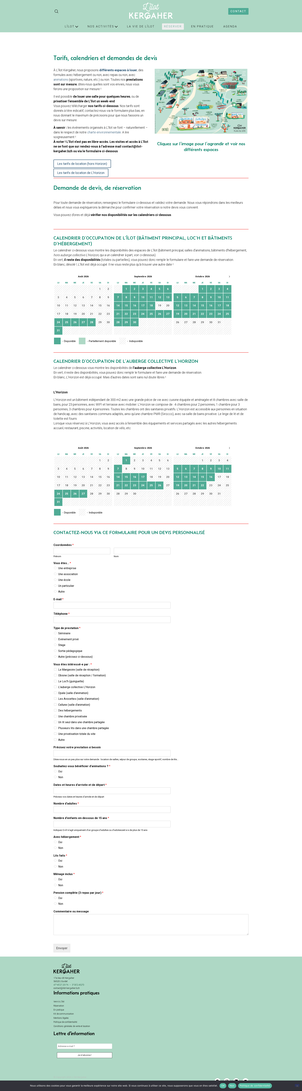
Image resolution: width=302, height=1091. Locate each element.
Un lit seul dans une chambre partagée (81, 722)
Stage (61, 645)
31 (58, 330)
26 (75, 322)
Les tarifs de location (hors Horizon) (82, 164)
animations (61, 79)
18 (151, 305)
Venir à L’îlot (58, 1001)
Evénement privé (68, 639)
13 (167, 297)
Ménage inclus (64, 874)
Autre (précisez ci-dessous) (75, 656)
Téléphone (61, 613)
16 (134, 305)
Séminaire (64, 633)
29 (126, 322)
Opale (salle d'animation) (73, 693)
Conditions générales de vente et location (71, 1026)
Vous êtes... (62, 563)
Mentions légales (61, 1018)
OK (223, 1085)
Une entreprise (67, 568)
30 (134, 322)
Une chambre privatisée (72, 716)
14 (118, 305)
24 (58, 322)
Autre (61, 591)
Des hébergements (70, 710)
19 (177, 313)
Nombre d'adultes (66, 803)
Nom (116, 556)
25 (66, 322)
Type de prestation (66, 628)
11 (151, 297)
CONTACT (238, 11)
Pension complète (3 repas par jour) (78, 892)
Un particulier (66, 585)
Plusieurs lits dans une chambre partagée (83, 728)
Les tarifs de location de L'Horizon (81, 173)
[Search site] (56, 11)
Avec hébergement (67, 837)
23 (134, 313)
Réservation (58, 1006)
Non (60, 777)
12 (159, 297)
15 (126, 305)
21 (118, 313)
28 (91, 322)
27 (83, 322)
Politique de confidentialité (65, 1022)
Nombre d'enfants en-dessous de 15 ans (81, 818)
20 (185, 313)
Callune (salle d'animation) (74, 704)
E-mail (58, 599)
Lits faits (60, 855)
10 (142, 297)
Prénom (57, 556)
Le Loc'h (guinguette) (71, 681)
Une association (68, 574)
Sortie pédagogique (70, 651)
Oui (60, 771)
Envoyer (61, 948)
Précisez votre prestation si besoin (77, 747)
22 (126, 313)
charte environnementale (104, 132)
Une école (64, 580)
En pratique (58, 1010)
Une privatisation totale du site (76, 734)
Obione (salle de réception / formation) (82, 675)
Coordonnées (63, 545)
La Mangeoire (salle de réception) (78, 669)
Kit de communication (63, 1014)
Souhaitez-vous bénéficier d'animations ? (81, 766)
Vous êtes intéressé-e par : (72, 664)
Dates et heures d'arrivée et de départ (80, 785)
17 (142, 305)
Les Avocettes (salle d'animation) (78, 698)
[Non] (297, 1085)
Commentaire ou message (71, 911)
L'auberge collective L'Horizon (76, 687)
